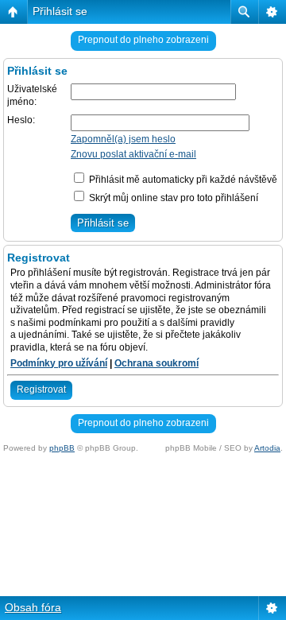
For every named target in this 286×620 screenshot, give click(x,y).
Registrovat (41, 389)
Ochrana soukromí (156, 363)
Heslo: (21, 120)
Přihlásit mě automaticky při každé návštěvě (182, 179)
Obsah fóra (33, 607)
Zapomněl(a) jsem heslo (123, 139)
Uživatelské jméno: (32, 95)
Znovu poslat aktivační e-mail (133, 154)
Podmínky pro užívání (58, 363)
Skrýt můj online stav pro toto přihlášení (172, 197)
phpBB (62, 448)
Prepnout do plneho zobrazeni (143, 39)
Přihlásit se (60, 11)
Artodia (267, 448)
